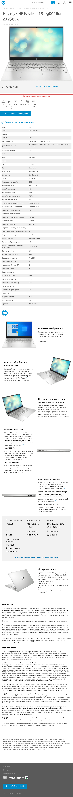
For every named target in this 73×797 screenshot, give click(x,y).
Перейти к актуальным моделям (15, 114)
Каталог (12, 8)
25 (46, 591)
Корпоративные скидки (15, 786)
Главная (5, 8)
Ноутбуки (19, 8)
